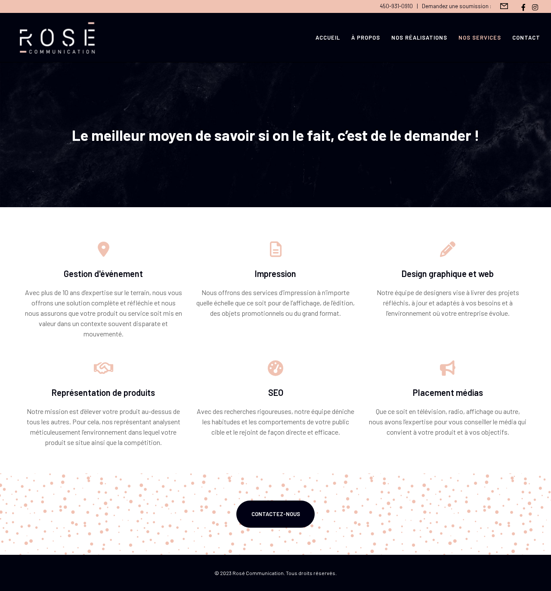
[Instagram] (535, 7)
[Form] (504, 6)
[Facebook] (523, 7)
